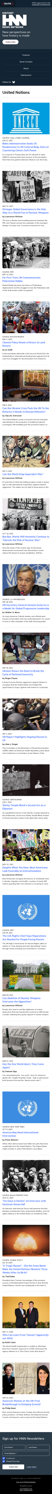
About (26, 68)
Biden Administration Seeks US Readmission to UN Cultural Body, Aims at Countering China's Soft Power (25, 147)
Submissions (26, 75)
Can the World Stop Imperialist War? (22, 474)
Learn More (32, 1467)
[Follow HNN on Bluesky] (13, 82)
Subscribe (10, 42)
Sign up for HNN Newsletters (26, 1482)
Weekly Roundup (13, 1461)
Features (26, 55)
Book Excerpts (26, 61)
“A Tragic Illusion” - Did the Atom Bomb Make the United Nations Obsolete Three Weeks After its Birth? (25, 1269)
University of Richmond (41, 4)
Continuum (10, 1458)
